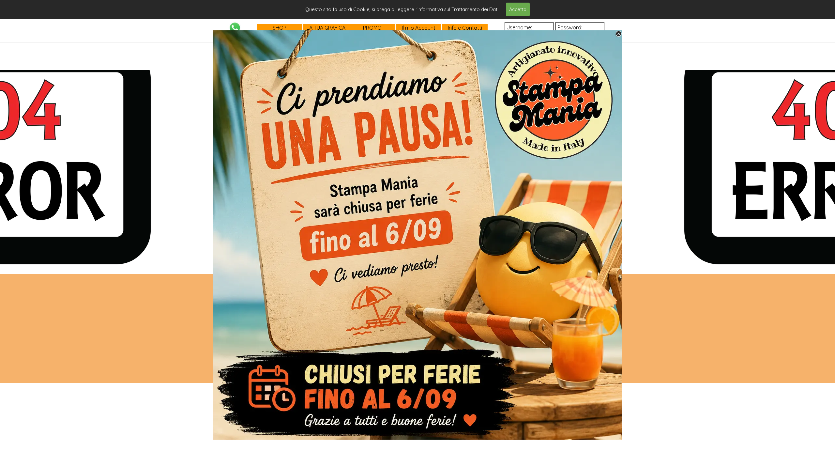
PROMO (372, 27)
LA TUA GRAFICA (326, 27)
